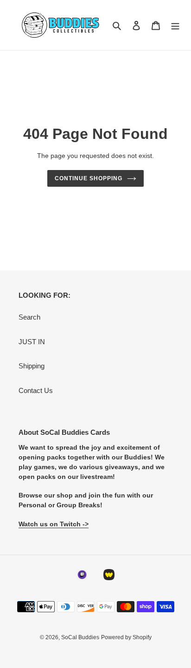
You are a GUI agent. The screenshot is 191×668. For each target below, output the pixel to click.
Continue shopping (88, 178)
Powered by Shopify (126, 637)
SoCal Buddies (80, 637)
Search (29, 317)
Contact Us (36, 390)
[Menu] (175, 25)
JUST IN (32, 342)
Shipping (32, 366)
